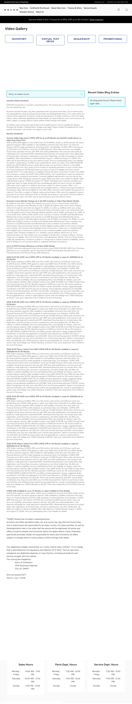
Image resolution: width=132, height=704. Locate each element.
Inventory (19, 38)
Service (90, 8)
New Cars (23, 8)
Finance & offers (75, 8)
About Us (40, 12)
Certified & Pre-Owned (39, 8)
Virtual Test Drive (50, 40)
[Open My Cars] (118, 10)
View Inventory (96, 19)
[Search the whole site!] (126, 9)
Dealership (82, 38)
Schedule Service (26, 12)
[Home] (11, 10)
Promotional (113, 38)
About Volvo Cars (58, 8)
